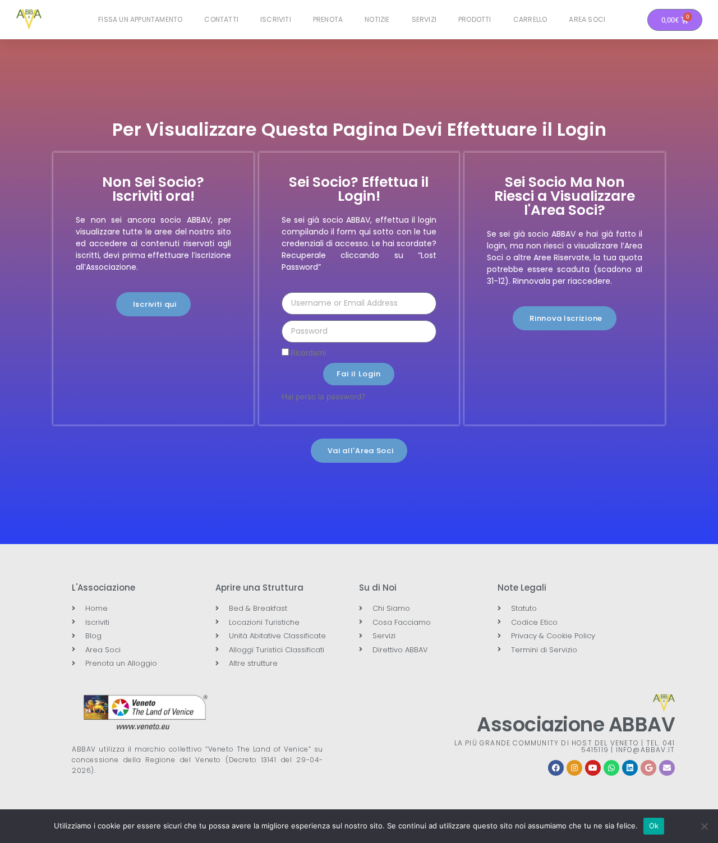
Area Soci (587, 19)
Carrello (530, 19)
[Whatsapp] (611, 768)
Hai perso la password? (323, 396)
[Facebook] (556, 768)
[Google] (648, 768)
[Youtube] (593, 768)
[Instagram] (574, 768)
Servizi (424, 19)
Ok (654, 825)
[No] (704, 826)
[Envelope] (667, 768)
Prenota (328, 19)
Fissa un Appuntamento (140, 19)
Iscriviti (275, 19)
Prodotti (474, 19)
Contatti (221, 19)
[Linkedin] (630, 768)
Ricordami (307, 352)
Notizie (377, 19)
